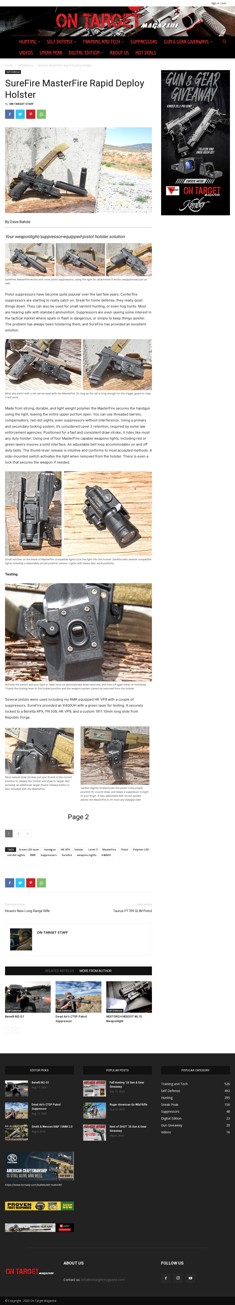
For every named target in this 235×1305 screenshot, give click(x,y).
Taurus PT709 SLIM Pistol (132, 911)
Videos (26, 53)
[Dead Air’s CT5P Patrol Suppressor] (78, 997)
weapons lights (86, 855)
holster (79, 849)
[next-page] (15, 1030)
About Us (119, 53)
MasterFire (109, 849)
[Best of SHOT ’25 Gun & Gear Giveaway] (94, 1133)
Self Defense (60, 42)
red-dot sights (16, 855)
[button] (224, 42)
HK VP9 (65, 849)
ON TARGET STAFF (21, 103)
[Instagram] (178, 1278)
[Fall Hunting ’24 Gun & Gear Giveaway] (94, 1088)
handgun (50, 849)
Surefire (67, 855)
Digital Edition (84, 53)
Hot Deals (145, 53)
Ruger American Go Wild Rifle (128, 1104)
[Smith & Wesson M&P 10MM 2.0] (16, 1133)
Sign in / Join (218, 3)
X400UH (106, 855)
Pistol (124, 849)
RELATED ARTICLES (59, 970)
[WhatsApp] (41, 114)
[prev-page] (8, 1030)
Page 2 (78, 817)
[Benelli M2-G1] (28, 997)
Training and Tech (101, 42)
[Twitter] (20, 114)
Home (9, 65)
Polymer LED (141, 849)
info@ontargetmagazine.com (103, 1279)
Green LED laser (29, 849)
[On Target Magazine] (117, 21)
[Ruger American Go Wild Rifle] (94, 1111)
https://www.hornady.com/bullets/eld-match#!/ (33, 1184)
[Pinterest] (30, 114)
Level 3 (93, 849)
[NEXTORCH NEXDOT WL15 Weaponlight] (129, 997)
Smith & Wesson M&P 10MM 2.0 (52, 1126)
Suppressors (143, 42)
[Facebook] (9, 114)
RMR (33, 855)
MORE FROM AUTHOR (96, 970)
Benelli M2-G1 (14, 1016)
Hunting (27, 42)
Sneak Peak (50, 53)
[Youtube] (190, 1278)
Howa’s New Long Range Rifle (27, 911)
